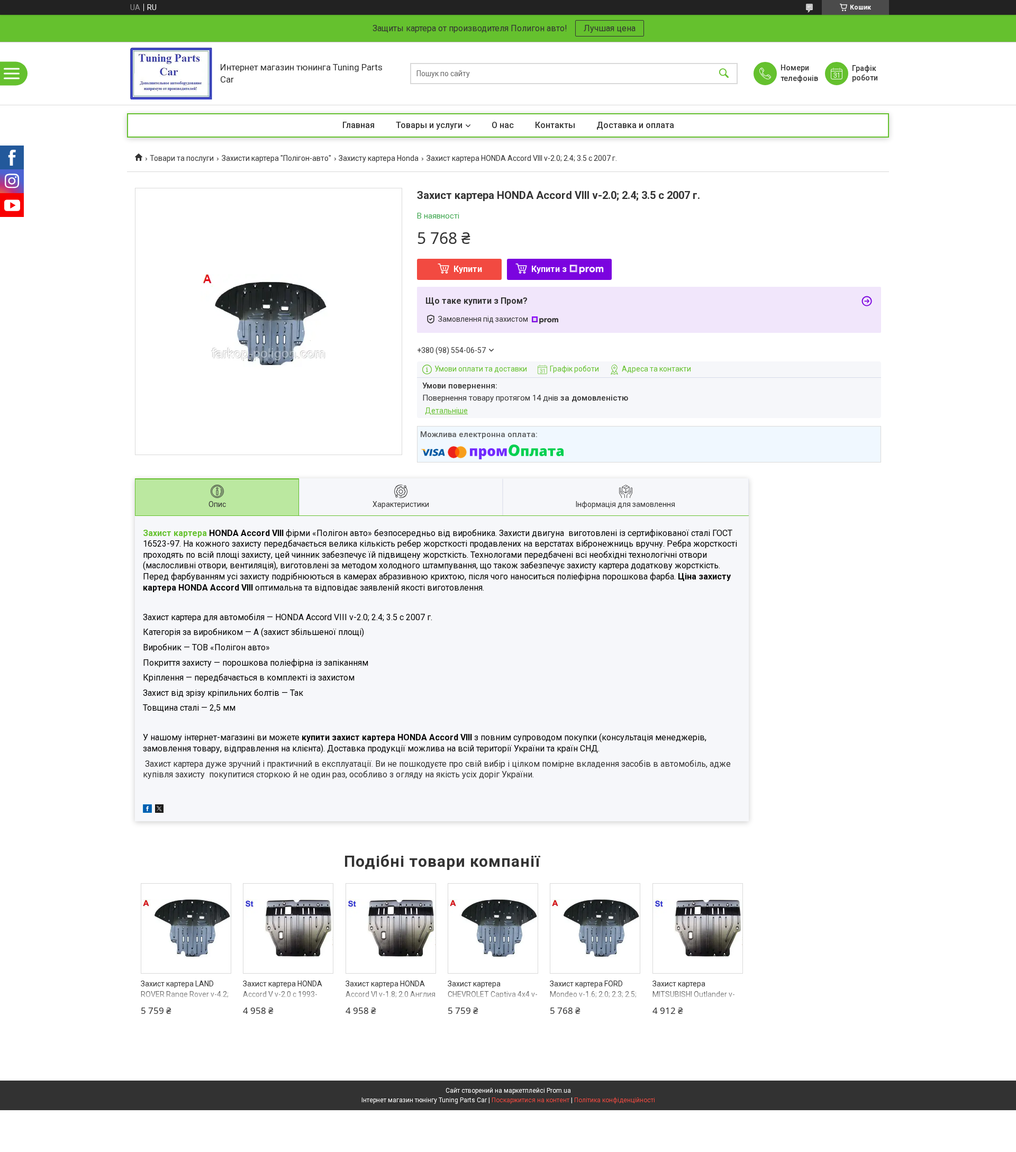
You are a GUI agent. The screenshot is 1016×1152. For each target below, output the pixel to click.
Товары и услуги (429, 125)
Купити (467, 269)
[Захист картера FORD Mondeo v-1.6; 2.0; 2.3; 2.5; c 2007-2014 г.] (595, 928)
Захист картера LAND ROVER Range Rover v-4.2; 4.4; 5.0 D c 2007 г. (185, 994)
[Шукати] (724, 73)
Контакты (555, 125)
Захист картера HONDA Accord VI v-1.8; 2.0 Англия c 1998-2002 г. (391, 994)
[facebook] (147, 810)
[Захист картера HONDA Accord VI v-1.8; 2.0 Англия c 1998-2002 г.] (391, 928)
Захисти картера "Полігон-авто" (276, 158)
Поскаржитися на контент (530, 1100)
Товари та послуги (182, 158)
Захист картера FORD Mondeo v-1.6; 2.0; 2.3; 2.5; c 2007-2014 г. (593, 994)
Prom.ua (559, 1090)
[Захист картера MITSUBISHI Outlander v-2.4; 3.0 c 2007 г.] (697, 928)
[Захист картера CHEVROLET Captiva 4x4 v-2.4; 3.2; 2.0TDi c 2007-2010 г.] (493, 928)
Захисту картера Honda (379, 158)
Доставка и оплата (635, 125)
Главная (358, 125)
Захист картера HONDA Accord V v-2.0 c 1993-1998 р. (282, 994)
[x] (159, 810)
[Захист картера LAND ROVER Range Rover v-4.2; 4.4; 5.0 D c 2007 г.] (186, 928)
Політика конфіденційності (614, 1100)
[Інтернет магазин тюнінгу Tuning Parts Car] (171, 73)
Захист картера (175, 533)
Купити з (549, 269)
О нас (503, 125)
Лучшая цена (610, 28)
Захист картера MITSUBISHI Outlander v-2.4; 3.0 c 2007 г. (693, 994)
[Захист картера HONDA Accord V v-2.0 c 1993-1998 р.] (288, 928)
